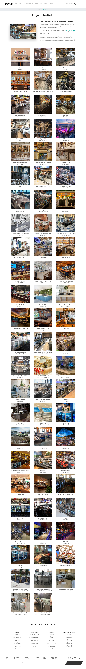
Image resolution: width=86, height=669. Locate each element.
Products (18, 4)
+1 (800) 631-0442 (24, 662)
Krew (36, 4)
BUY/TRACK (69, 4)
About (51, 4)
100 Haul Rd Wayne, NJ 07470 (12, 662)
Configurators (28, 4)
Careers (37, 657)
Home (39, 9)
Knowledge (43, 4)
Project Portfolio (45, 9)
